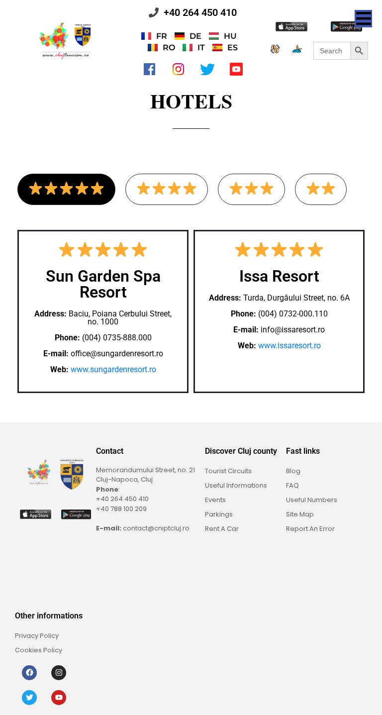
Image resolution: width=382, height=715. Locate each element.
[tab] (66, 189)
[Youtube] (58, 697)
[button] (363, 18)
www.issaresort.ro (289, 345)
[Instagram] (58, 672)
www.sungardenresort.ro (113, 369)
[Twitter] (29, 697)
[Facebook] (29, 672)
